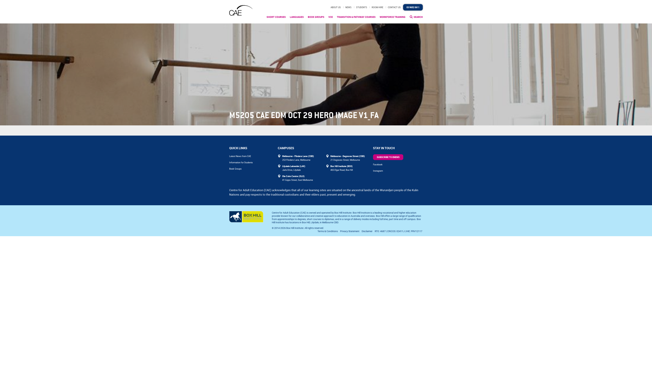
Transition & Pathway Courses (356, 17)
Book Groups (316, 17)
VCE (330, 17)
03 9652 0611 (412, 7)
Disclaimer (367, 231)
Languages (297, 17)
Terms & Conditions (328, 231)
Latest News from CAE (240, 156)
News (348, 7)
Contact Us (394, 7)
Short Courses (276, 17)
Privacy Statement (349, 231)
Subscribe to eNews (388, 157)
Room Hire (377, 7)
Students (361, 7)
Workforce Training (392, 17)
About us (336, 7)
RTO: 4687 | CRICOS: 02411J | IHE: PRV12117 (399, 231)
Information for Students (241, 162)
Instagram (378, 170)
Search (418, 17)
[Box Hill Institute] (246, 221)
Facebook (378, 164)
